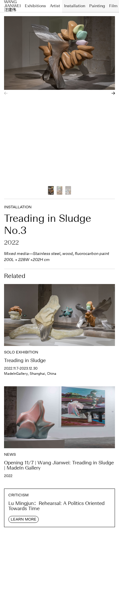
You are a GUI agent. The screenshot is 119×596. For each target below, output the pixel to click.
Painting (97, 6)
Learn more (23, 519)
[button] (6, 93)
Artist (55, 6)
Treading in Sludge (25, 360)
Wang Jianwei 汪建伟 (12, 6)
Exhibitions (35, 6)
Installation (74, 6)
